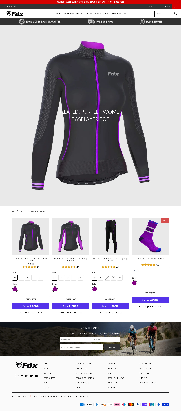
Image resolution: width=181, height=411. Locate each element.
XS (15, 277)
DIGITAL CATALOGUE (148, 383)
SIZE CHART (144, 373)
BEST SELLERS (49, 378)
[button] (58, 14)
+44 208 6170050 (8, 7)
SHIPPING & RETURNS (84, 373)
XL (40, 277)
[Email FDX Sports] (17, 376)
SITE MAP (143, 378)
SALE (46, 383)
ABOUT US (112, 368)
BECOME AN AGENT (116, 378)
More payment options (31, 312)
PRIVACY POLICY (82, 383)
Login (167, 7)
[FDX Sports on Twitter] (32, 376)
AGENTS (111, 373)
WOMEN (47, 373)
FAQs (78, 387)
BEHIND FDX (113, 387)
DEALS (46, 387)
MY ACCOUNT (145, 368)
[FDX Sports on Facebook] (22, 376)
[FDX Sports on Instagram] (27, 376)
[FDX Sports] (15, 14)
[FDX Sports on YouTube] (36, 376)
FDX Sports (23, 396)
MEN (46, 368)
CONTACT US (81, 368)
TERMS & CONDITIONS (85, 378)
